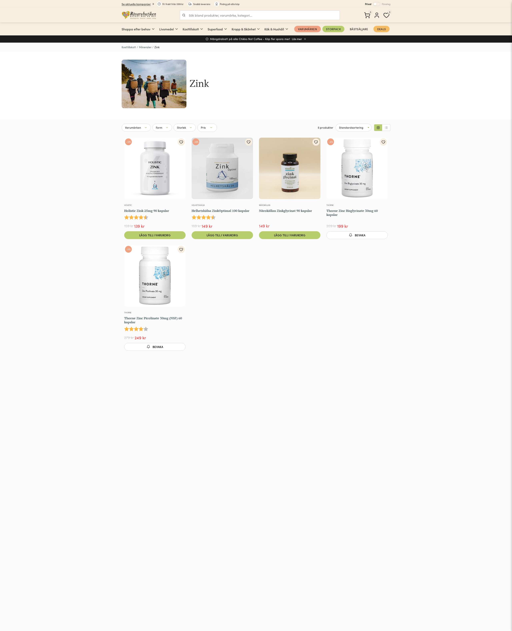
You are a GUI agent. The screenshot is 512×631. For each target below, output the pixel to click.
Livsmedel (166, 29)
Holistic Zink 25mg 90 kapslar (146, 210)
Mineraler (145, 47)
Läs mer (297, 39)
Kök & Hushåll (274, 29)
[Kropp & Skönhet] (258, 29)
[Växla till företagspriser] (376, 4)
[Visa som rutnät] (378, 127)
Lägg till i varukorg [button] (155, 235)
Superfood (215, 29)
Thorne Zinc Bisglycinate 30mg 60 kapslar (352, 212)
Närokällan (264, 205)
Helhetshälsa (198, 205)
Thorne (330, 205)
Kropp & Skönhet (244, 29)
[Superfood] (226, 29)
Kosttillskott (191, 29)
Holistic (128, 205)
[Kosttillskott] (202, 29)
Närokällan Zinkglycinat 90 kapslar (285, 210)
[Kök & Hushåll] (287, 29)
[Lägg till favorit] (181, 142)
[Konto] (377, 15)
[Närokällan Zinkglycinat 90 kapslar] (289, 170)
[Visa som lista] (386, 127)
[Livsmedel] (177, 29)
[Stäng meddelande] (305, 39)
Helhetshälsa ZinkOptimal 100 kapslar (220, 210)
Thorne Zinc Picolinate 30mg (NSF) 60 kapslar (153, 320)
